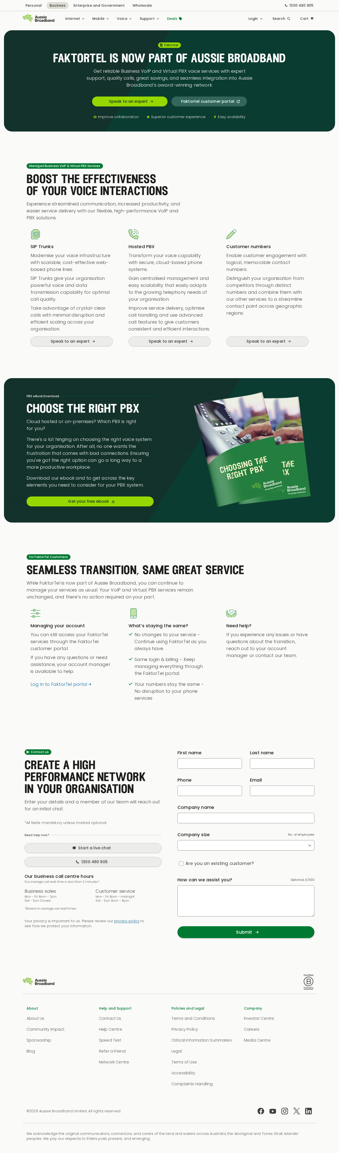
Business (58, 5)
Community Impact (46, 1029)
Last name (262, 753)
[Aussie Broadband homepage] (38, 18)
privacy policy (126, 921)
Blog (31, 1051)
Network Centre (114, 1062)
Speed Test (110, 1040)
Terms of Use (184, 1062)
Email (256, 780)
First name (189, 753)
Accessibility (183, 1073)
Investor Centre (259, 1018)
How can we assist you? (204, 880)
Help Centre (110, 1029)
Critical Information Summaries (201, 1040)
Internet (72, 18)
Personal (34, 5)
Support (147, 18)
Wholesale (142, 5)
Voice (122, 18)
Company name (195, 807)
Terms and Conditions (193, 1018)
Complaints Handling (192, 1084)
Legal (176, 1051)
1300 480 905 (301, 5)
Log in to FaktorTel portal (59, 684)
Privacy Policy (184, 1029)
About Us (35, 1018)
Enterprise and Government (99, 5)
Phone (184, 780)
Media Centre (257, 1040)
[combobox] (245, 845)
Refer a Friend (112, 1051)
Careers (251, 1029)
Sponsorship (39, 1040)
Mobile (98, 18)
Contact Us (110, 1018)
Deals (172, 18)
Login (253, 18)
